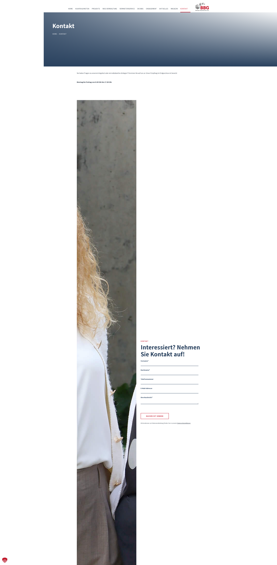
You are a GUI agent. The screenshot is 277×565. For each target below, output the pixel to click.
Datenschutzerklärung (184, 423)
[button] (5, 560)
